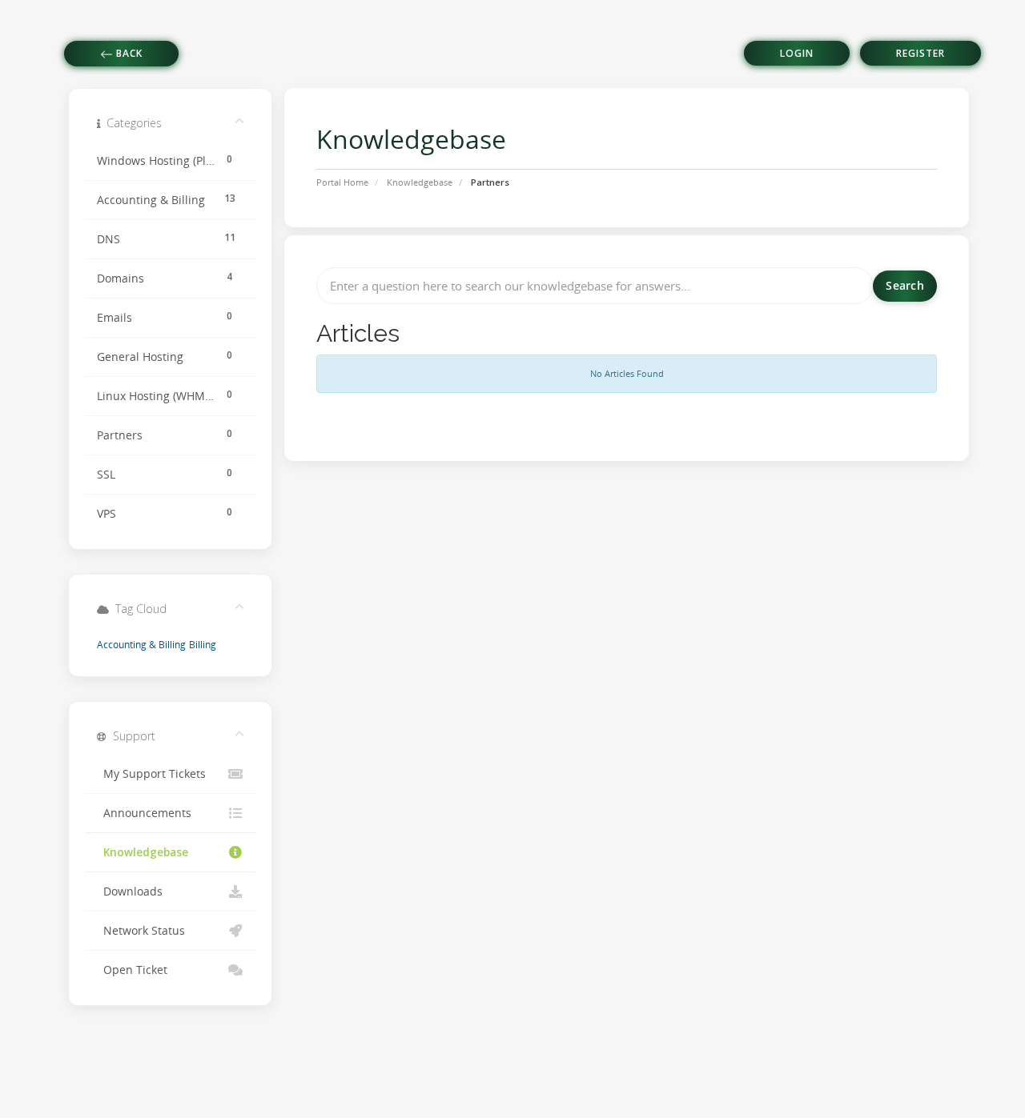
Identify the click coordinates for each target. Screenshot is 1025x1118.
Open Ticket (132, 970)
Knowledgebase (419, 182)
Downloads (130, 891)
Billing (202, 644)
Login (797, 53)
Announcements (144, 813)
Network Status (141, 931)
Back (128, 53)
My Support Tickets (151, 774)
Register (920, 53)
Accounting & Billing (141, 644)
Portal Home (342, 182)
